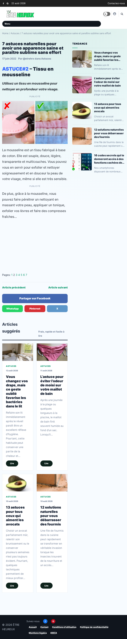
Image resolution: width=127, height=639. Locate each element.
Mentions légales (38, 633)
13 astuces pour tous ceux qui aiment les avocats (15, 515)
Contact (44, 627)
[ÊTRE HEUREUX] (114, 14)
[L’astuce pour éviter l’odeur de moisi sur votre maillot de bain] (52, 352)
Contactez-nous (116, 3)
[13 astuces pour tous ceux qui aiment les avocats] (17, 482)
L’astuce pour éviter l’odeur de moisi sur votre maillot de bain (52, 385)
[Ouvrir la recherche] (122, 14)
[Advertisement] (35, 246)
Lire (12, 463)
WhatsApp (12, 308)
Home (5, 33)
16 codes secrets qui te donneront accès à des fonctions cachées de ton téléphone (109, 159)
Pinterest (34, 308)
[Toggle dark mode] (106, 14)
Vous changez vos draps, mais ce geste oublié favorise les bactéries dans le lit (107, 56)
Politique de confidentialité (94, 627)
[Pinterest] (7, 3)
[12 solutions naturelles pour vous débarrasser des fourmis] (52, 482)
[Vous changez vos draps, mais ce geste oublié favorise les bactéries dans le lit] (17, 352)
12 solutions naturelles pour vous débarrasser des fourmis (50, 515)
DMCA (53, 633)
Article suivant (58, 287)
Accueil (33, 627)
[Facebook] (3, 3)
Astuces (15, 33)
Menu (7, 24)
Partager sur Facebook (34, 298)
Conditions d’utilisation (64, 627)
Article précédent (13, 287)
